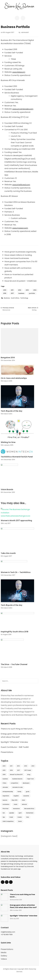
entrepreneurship (8, 791)
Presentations (7, 752)
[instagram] (11, 882)
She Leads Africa (29, 808)
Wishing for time (8, 442)
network (24, 804)
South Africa (15, 298)
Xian (27, 817)
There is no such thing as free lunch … (17, 728)
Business (7, 298)
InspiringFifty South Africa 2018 (14, 631)
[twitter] (2, 882)
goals (27, 791)
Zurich (20, 821)
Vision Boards (7, 489)
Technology (24, 298)
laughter (16, 796)
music (15, 804)
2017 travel (27, 770)
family (19, 791)
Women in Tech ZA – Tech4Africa (15, 572)
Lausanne (26, 796)
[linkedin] (7, 882)
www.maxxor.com (20, 228)
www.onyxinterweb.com (22, 109)
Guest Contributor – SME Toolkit (15, 747)
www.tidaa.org (18, 72)
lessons (5, 800)
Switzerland (29, 813)
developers (26, 783)
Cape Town (30, 779)
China (4, 783)
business (21, 293)
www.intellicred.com (21, 184)
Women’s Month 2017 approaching (16, 520)
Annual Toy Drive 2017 (16, 774)
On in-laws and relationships (14, 378)
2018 (4, 774)
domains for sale (17, 787)
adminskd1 (25, 32)
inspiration (6, 796)
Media (3, 952)
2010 (4, 290)
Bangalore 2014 (8, 357)
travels (20, 817)
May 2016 (14, 800)
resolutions (16, 808)
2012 (19, 290)
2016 (4, 293)
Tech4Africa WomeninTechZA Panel (17, 456)
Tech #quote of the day (11, 411)
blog (28, 774)
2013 (27, 290)
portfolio (32, 293)
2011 (12, 290)
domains (5, 787)
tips (4, 817)
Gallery (4, 955)
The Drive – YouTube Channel (14, 664)
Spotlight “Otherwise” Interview (14, 742)
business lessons (17, 779)
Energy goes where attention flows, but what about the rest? (23, 906)
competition (14, 783)
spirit (20, 813)
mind (23, 800)
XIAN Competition (8, 821)
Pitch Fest (5, 808)
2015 (4, 770)
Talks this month (8, 553)
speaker (11, 813)
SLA (4, 813)
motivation (6, 804)
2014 (34, 290)
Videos (4, 959)
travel (11, 817)
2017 (12, 293)
